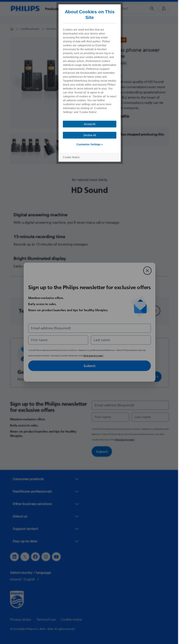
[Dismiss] (145, 270)
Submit (88, 366)
